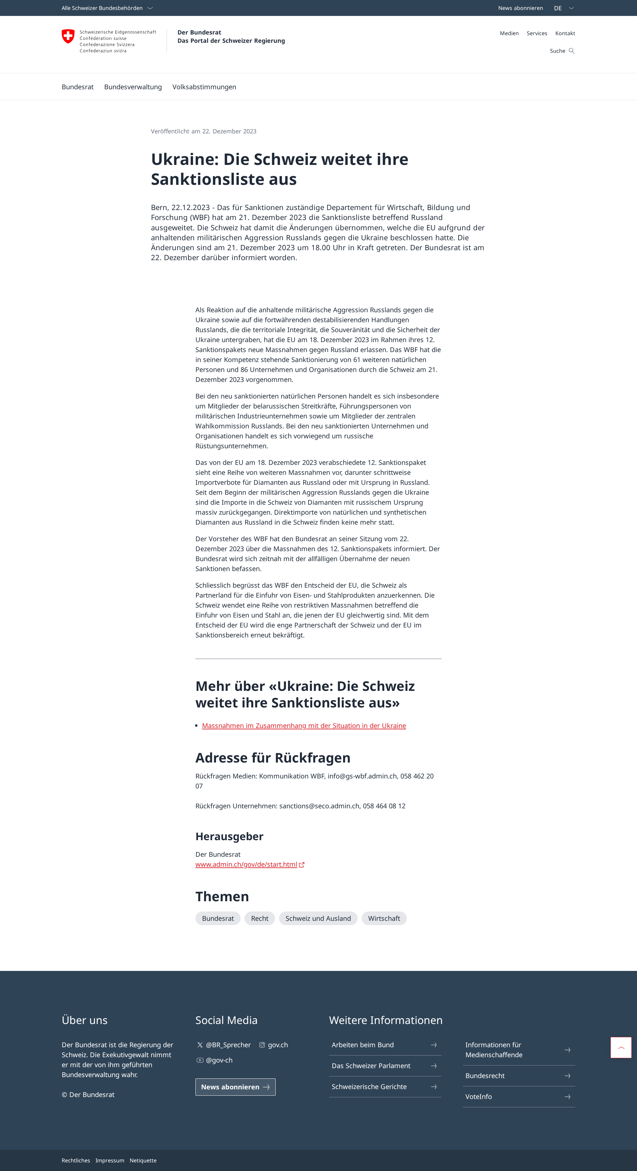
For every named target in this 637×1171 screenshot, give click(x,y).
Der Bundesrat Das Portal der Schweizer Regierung (231, 36)
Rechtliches (76, 1160)
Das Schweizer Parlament (371, 1065)
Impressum (110, 1160)
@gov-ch (219, 1060)
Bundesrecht (485, 1075)
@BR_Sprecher (228, 1044)
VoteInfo (478, 1096)
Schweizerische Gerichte (369, 1086)
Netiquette (143, 1160)
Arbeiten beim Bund (363, 1044)
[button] (77, 86)
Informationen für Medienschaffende (494, 1049)
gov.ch (278, 1044)
